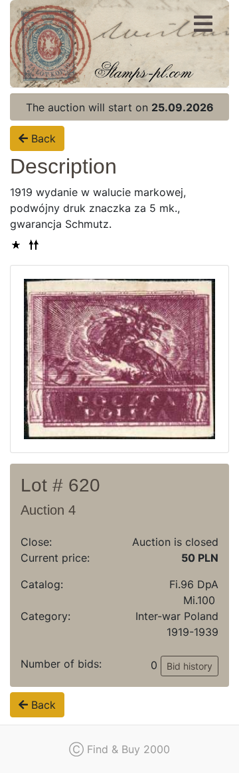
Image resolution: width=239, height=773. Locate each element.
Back (42, 138)
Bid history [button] (189, 666)
